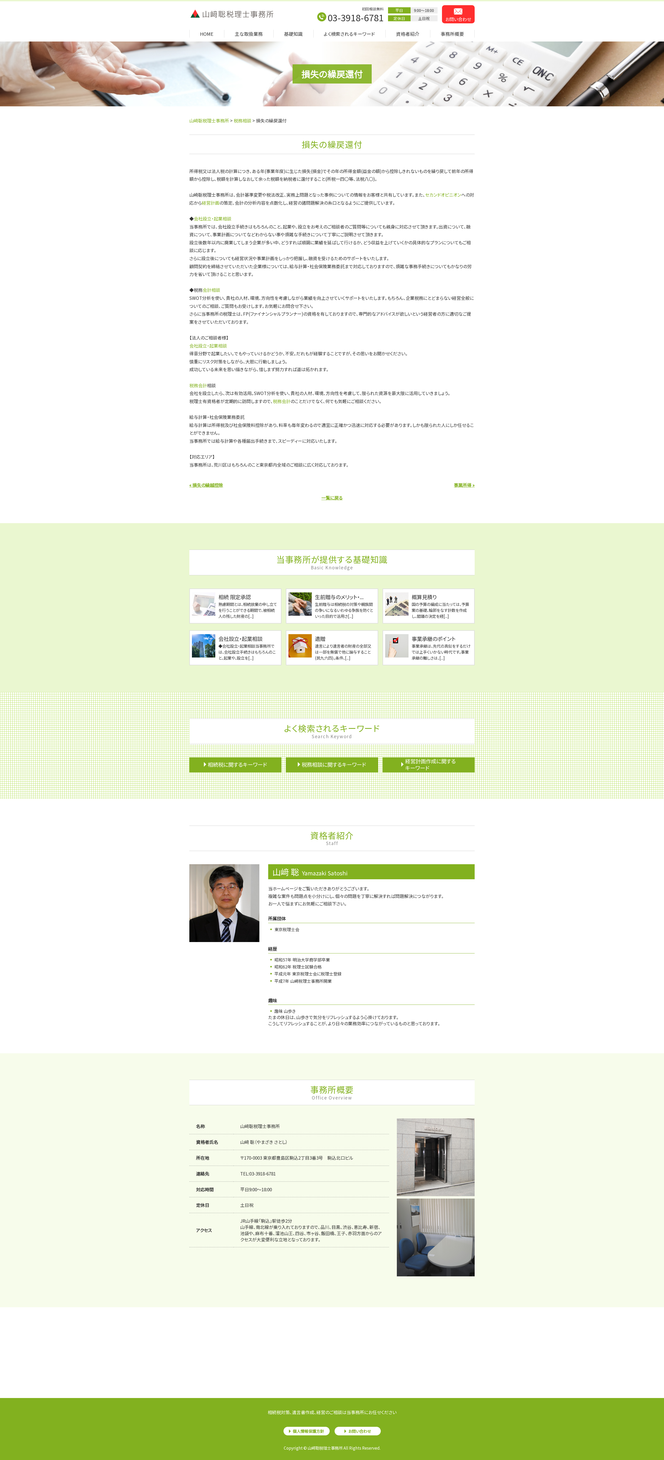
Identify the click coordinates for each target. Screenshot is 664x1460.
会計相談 (211, 290)
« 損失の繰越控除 (206, 485)
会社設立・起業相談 (212, 218)
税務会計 (198, 385)
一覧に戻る (332, 497)
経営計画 (210, 202)
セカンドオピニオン (443, 194)
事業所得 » (464, 485)
